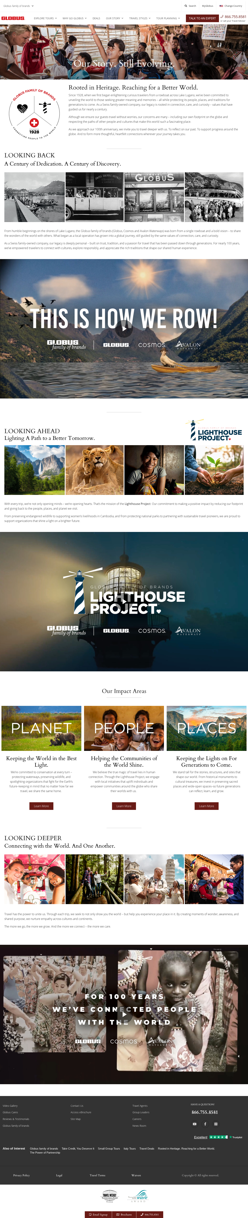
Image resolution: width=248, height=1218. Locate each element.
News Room (139, 1125)
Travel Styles (138, 18)
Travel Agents (140, 1105)
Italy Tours (130, 1148)
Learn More (41, 806)
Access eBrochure (81, 1112)
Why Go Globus (73, 18)
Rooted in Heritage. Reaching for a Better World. (186, 1148)
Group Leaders (141, 1112)
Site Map (76, 1119)
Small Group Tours (109, 1148)
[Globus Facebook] (205, 1124)
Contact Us (77, 1105)
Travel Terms (97, 1175)
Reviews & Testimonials (16, 1119)
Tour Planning (166, 18)
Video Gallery (10, 1105)
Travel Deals (146, 1148)
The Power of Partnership (45, 1152)
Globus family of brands (16, 6)
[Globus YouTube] (194, 1124)
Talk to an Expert (202, 18)
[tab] (41, 763)
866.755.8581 (236, 16)
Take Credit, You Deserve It (78, 1148)
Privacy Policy (21, 1175)
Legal (59, 1175)
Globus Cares (10, 1112)
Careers (137, 1119)
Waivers (136, 1175)
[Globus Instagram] (216, 1124)
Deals (96, 18)
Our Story (113, 18)
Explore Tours (44, 18)
